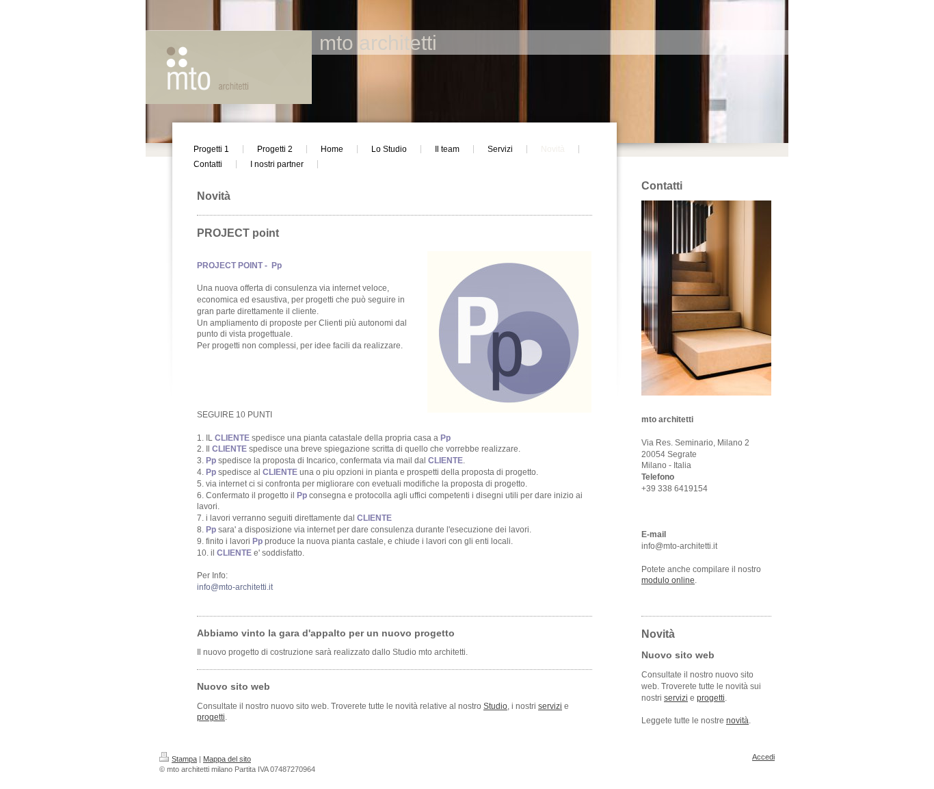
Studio (495, 706)
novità (737, 720)
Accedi (763, 757)
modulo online (668, 580)
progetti (211, 717)
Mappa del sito (227, 759)
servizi (550, 706)
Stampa (184, 759)
